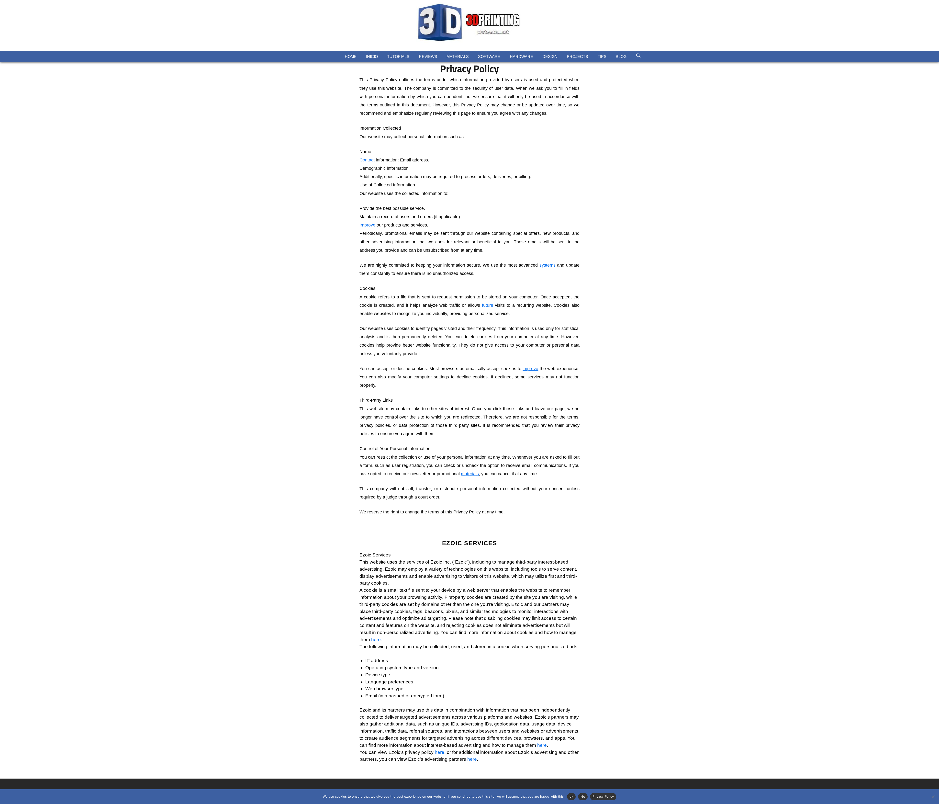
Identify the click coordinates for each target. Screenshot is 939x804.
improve (530, 368)
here (376, 639)
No (583, 796)
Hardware (521, 57)
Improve (367, 225)
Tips (602, 57)
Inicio (372, 57)
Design (550, 57)
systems (547, 265)
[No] (932, 796)
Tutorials (398, 57)
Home (351, 57)
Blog (621, 57)
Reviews (428, 57)
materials (470, 473)
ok (571, 796)
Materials (458, 57)
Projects (577, 57)
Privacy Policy (603, 796)
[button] (638, 55)
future (487, 305)
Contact (367, 160)
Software (489, 57)
